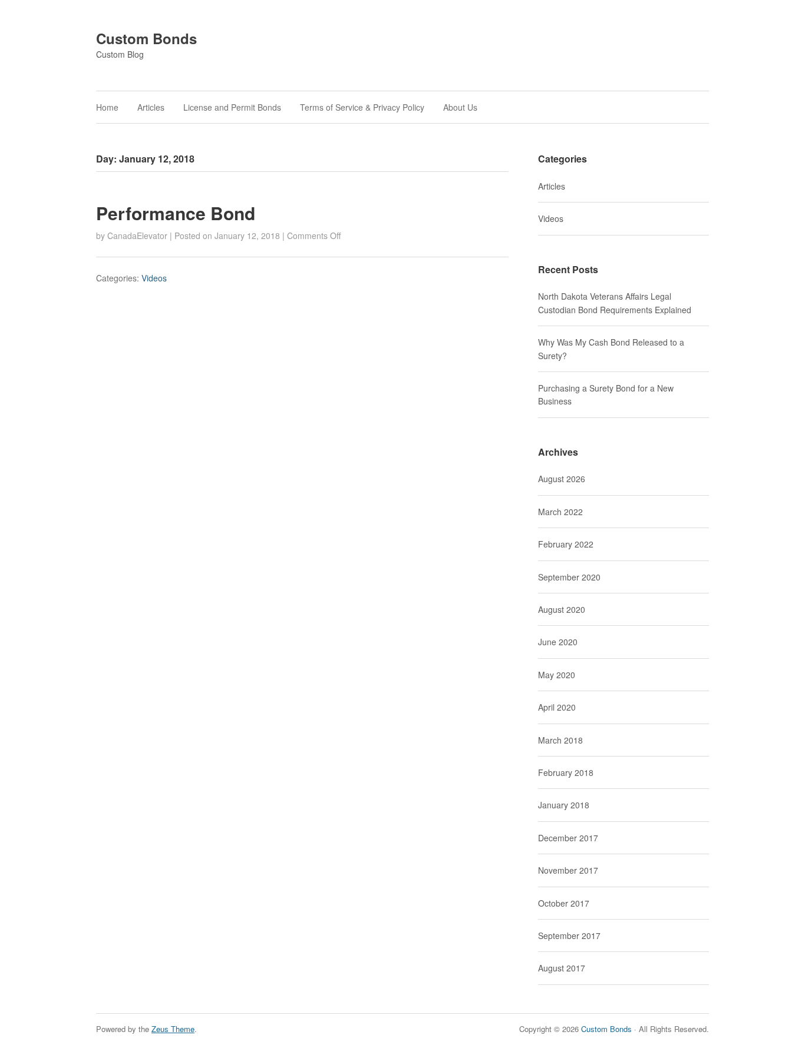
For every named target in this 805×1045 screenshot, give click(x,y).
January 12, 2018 (247, 235)
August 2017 (561, 968)
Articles (150, 107)
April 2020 (557, 707)
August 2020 (561, 609)
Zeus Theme (172, 1028)
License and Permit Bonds (232, 107)
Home (107, 107)
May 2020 (556, 675)
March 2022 (560, 511)
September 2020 (569, 577)
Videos (154, 278)
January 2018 (563, 805)
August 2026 (561, 479)
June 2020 (558, 642)
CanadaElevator (137, 235)
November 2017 (568, 870)
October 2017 (563, 903)
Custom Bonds (146, 38)
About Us (460, 107)
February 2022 (565, 544)
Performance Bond (175, 212)
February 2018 (565, 772)
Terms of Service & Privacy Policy (362, 107)
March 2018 (560, 740)
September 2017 (569, 935)
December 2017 (568, 838)
